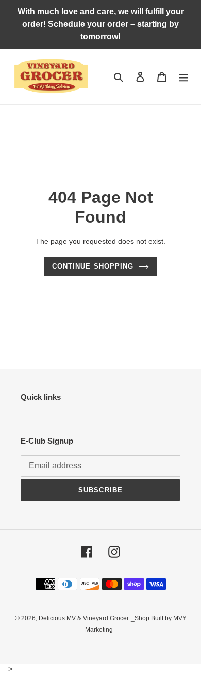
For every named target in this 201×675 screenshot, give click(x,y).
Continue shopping (92, 266)
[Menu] (183, 77)
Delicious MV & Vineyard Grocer (84, 618)
